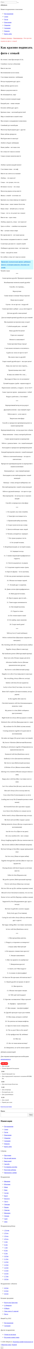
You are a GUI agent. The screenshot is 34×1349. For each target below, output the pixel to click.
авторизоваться (6, 1059)
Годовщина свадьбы (10, 1167)
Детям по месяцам (10, 1334)
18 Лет (6, 1279)
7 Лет (6, 1248)
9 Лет (6, 1253)
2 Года (6, 1233)
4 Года (6, 1239)
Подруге (7, 1198)
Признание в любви (10, 1173)
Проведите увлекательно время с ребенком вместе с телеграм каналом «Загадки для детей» (16, 264)
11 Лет (6, 1259)
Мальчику (7, 1213)
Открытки (7, 25)
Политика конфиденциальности (23, 1342)
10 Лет (6, 1256)
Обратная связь (6, 1345)
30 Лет (6, 1294)
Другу (6, 1201)
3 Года (6, 1236)
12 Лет (6, 1262)
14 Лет (6, 1268)
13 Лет (6, 1265)
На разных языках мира (11, 1337)
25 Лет (6, 1291)
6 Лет (6, 1245)
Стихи (6, 16)
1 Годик (6, 1230)
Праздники (7, 1155)
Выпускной (7, 1161)
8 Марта (6, 1308)
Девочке (7, 1210)
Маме (6, 1187)
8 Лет (6, 1250)
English (14, 1345)
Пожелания (7, 22)
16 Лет (6, 1273)
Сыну (6, 1219)
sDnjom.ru (4, 5)
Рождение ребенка (10, 1170)
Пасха (6, 1314)
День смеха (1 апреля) (11, 1311)
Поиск (3, 1111)
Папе (5, 1190)
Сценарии (7, 28)
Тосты (6, 19)
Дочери (6, 1216)
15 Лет (6, 1270)
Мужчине (7, 1184)
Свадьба (7, 1164)
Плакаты (7, 31)
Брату (6, 1196)
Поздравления (8, 14)
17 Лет (6, 1276)
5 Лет (6, 1242)
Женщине (7, 1181)
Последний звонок (10, 1158)
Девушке (7, 1204)
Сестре (6, 1193)
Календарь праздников (6, 1106)
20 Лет (6, 1288)
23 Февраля (8, 1305)
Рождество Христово (11, 1302)
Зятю (5, 1222)
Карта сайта (8, 34)
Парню (6, 1207)
